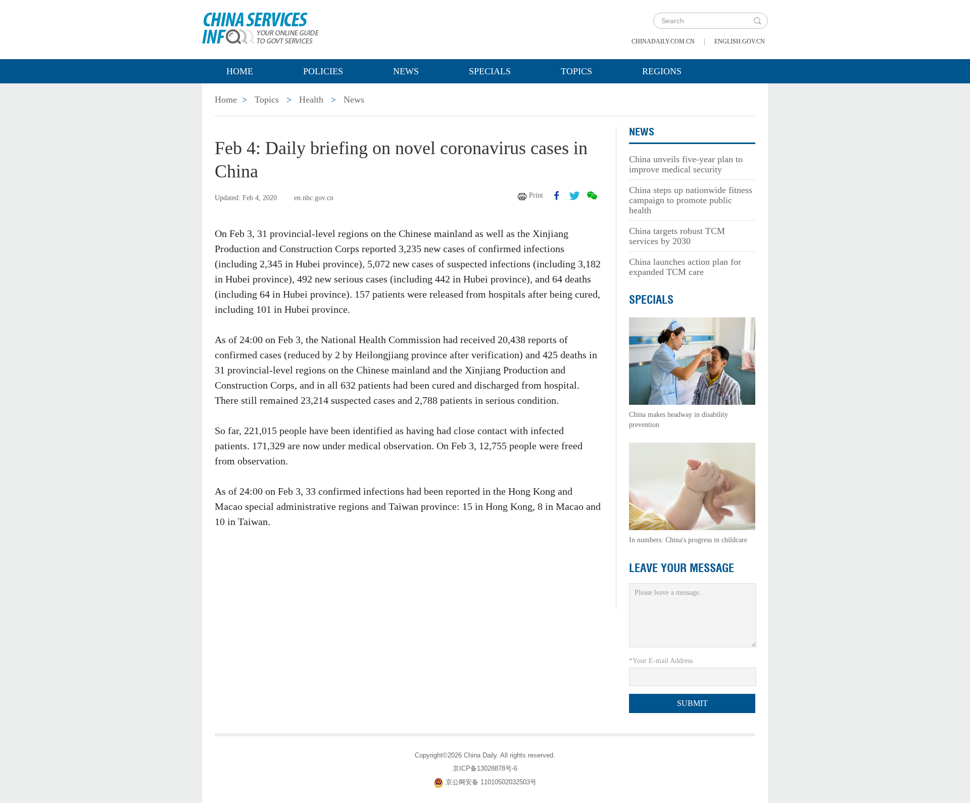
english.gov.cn (739, 41)
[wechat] (592, 196)
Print (536, 195)
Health (311, 100)
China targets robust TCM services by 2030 (677, 236)
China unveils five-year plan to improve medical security (686, 164)
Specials (490, 71)
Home (239, 71)
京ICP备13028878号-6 (485, 768)
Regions (662, 71)
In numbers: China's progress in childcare (688, 540)
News (406, 71)
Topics (576, 71)
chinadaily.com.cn (663, 41)
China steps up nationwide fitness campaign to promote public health (690, 200)
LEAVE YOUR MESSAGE (681, 568)
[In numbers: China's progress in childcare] (692, 486)
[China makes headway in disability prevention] (692, 360)
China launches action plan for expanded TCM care (685, 267)
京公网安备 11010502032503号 (491, 782)
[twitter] (574, 196)
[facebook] (557, 196)
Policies (323, 71)
